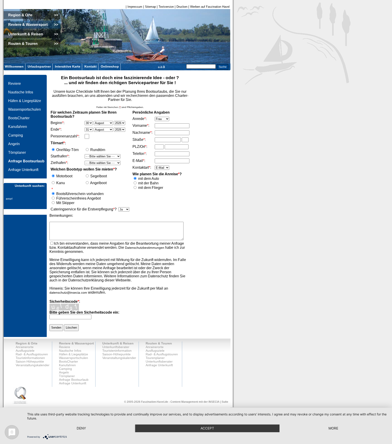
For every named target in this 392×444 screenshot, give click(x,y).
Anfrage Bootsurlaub (26, 161)
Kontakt (90, 66)
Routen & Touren (159, 343)
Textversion (166, 6)
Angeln (14, 144)
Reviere (14, 83)
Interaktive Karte (67, 66)
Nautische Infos (20, 92)
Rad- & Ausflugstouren (32, 354)
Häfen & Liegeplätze (24, 101)
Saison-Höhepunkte (30, 361)
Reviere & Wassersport (76, 343)
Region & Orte (26, 343)
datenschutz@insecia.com (68, 292)
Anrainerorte (25, 347)
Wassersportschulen (24, 109)
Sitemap (150, 6)
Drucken (181, 6)
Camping (15, 135)
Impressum (134, 6)
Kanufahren (17, 127)
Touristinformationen (30, 358)
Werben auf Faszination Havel (210, 6)
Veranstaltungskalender (32, 365)
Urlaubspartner (39, 66)
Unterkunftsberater (115, 347)
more (333, 428)
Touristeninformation (117, 350)
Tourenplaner (155, 358)
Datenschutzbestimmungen (144, 247)
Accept (207, 428)
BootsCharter (18, 118)
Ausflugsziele (25, 350)
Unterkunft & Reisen (118, 343)
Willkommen (14, 66)
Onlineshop (110, 66)
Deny (81, 428)
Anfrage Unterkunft (23, 170)
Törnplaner (17, 152)
